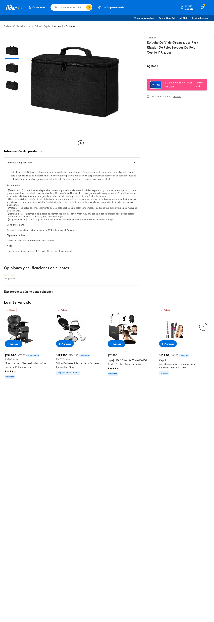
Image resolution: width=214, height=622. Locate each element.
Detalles (177, 96)
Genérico (151, 37)
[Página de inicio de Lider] (14, 7)
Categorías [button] (38, 7)
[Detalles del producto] (135, 162)
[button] (187, 7)
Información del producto (23, 151)
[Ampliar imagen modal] (81, 143)
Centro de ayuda (200, 18)
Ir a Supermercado (113, 7)
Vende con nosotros (144, 18)
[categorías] (89, 7)
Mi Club (183, 18)
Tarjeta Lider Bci (167, 18)
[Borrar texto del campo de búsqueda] (83, 7)
